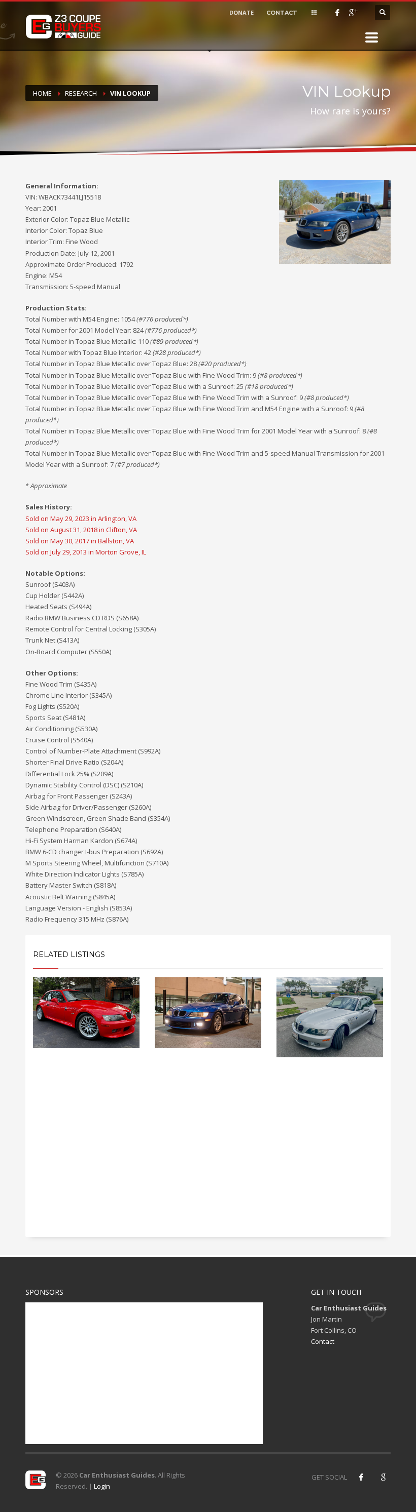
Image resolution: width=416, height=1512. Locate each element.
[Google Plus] (352, 12)
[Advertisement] (208, 1156)
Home (42, 93)
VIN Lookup (130, 93)
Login (102, 1486)
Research (81, 93)
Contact (322, 1341)
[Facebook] (337, 12)
